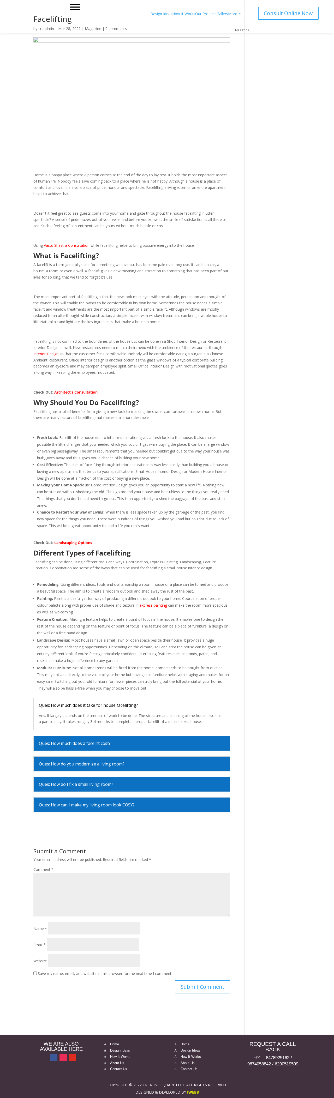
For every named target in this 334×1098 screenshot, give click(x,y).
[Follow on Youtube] (72, 1057)
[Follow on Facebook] (53, 1057)
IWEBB (193, 1092)
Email (39, 944)
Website (40, 960)
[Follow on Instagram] (63, 1057)
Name (40, 928)
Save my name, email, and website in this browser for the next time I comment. (105, 973)
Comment (43, 869)
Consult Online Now (288, 13)
